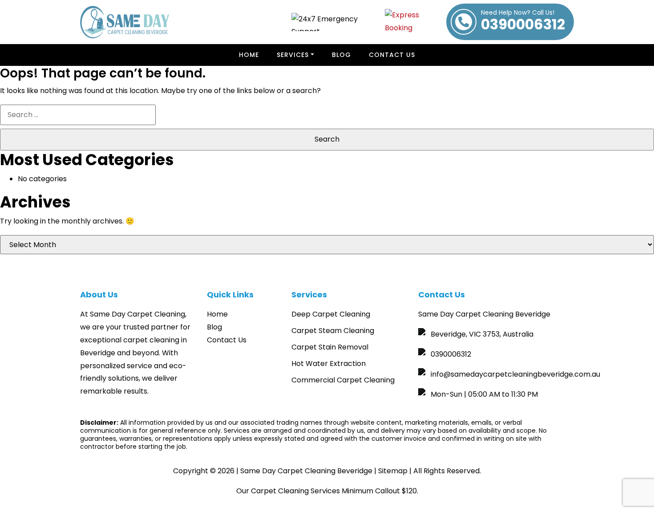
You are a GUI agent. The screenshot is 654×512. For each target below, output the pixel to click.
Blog (341, 54)
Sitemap (393, 471)
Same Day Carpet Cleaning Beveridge (306, 471)
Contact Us (392, 54)
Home (249, 54)
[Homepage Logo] (124, 22)
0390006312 (523, 22)
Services (293, 54)
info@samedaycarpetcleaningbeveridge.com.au (515, 374)
